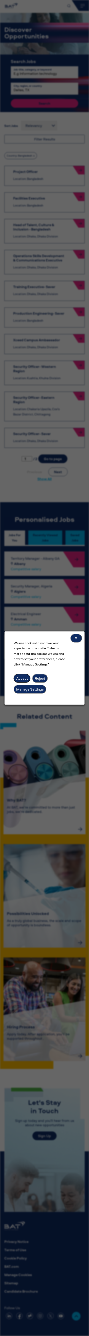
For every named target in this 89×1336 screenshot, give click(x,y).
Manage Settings (30, 689)
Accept (22, 678)
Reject (40, 678)
